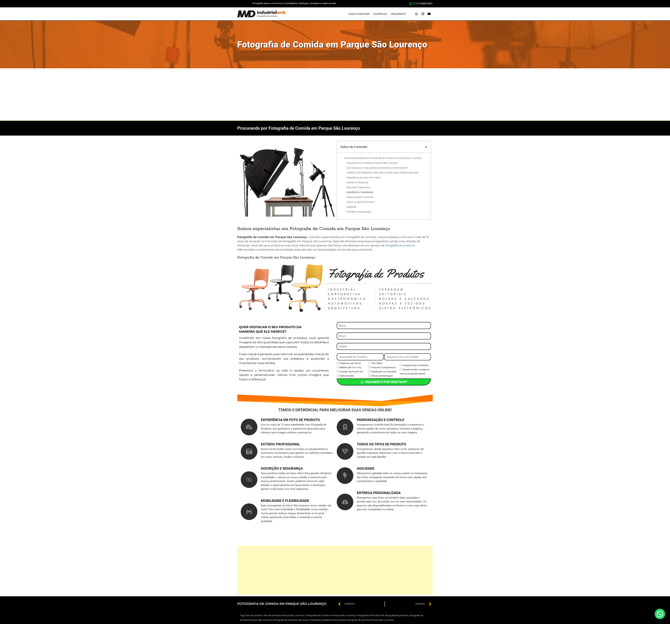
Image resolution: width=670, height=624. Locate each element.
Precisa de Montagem (382, 375)
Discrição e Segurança (358, 187)
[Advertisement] (335, 94)
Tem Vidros (376, 363)
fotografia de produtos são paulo (291, 620)
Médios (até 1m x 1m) (350, 367)
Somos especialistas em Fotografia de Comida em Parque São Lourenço (383, 158)
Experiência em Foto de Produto (364, 177)
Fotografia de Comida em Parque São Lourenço (332, 44)
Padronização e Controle (360, 197)
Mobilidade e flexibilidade (360, 192)
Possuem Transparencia (383, 367)
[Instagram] (423, 14)
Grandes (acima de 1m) (351, 371)
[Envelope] (429, 14)
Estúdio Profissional (357, 182)
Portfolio (380, 14)
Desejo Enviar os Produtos (416, 365)
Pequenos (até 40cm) (350, 363)
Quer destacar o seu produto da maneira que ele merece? (377, 167)
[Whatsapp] (416, 14)
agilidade (351, 206)
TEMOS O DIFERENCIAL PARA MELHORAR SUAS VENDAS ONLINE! (383, 172)
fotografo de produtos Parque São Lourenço (370, 620)
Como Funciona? (359, 14)
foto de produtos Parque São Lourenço (284, 615)
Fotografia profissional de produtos (327, 620)
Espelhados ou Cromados (383, 371)
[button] (426, 147)
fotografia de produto (400, 245)
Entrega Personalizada (359, 211)
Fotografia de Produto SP (370, 615)
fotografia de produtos (397, 615)
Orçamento (398, 14)
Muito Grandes (347, 375)
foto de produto (254, 615)
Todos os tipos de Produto (361, 202)
